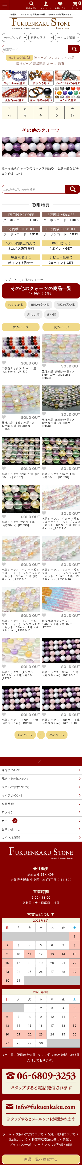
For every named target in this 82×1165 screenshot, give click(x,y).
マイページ (46, 8)
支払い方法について (15, 787)
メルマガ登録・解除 (58, 1144)
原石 (61, 63)
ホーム (7, 1134)
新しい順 (33, 314)
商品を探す (31, 8)
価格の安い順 (40, 304)
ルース (51, 63)
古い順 (51, 314)
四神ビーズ (24, 63)
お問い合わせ (11, 829)
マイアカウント (12, 795)
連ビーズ (40, 57)
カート (76, 5)
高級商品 (39, 63)
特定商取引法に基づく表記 (50, 1139)
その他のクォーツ (31, 280)
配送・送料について (15, 778)
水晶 (71, 57)
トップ (6, 280)
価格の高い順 (66, 304)
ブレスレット (57, 57)
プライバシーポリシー (24, 1144)
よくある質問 (11, 837)
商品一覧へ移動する (41, 1159)
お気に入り (60, 8)
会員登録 (8, 804)
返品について (11, 770)
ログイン (8, 812)
